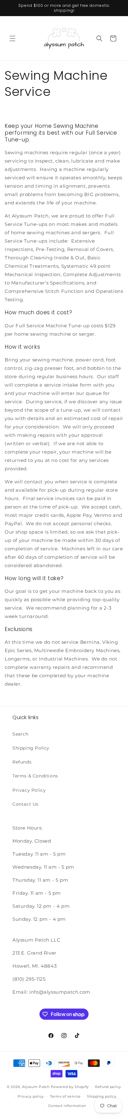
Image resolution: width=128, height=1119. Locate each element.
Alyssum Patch (36, 1087)
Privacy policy (31, 1096)
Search (20, 734)
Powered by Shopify (70, 1087)
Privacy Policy (29, 790)
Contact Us (25, 804)
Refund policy (108, 1087)
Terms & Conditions (35, 776)
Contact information (67, 1105)
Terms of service (65, 1096)
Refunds (21, 762)
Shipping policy (102, 1096)
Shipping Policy (30, 748)
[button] (12, 38)
